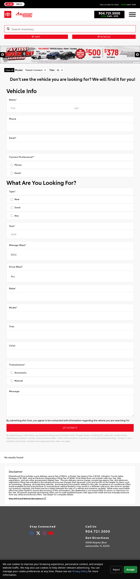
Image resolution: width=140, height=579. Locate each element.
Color (12, 345)
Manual (19, 380)
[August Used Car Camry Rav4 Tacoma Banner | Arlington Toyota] (70, 54)
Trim (11, 326)
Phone (12, 118)
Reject (116, 569)
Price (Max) (16, 266)
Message (14, 391)
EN (11, 4)
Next (137, 54)
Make (12, 288)
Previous (2, 54)
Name (13, 99)
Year (12, 226)
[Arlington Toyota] (24, 14)
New (17, 199)
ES (21, 4)
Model (13, 307)
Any (17, 215)
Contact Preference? (21, 157)
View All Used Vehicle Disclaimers (26, 498)
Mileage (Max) (17, 245)
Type (12, 191)
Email (12, 138)
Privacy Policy (80, 571)
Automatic (21, 372)
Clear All (9, 70)
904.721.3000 (109, 13)
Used (17, 207)
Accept (131, 569)
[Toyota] (7, 14)
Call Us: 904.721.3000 (109, 4)
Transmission (17, 364)
